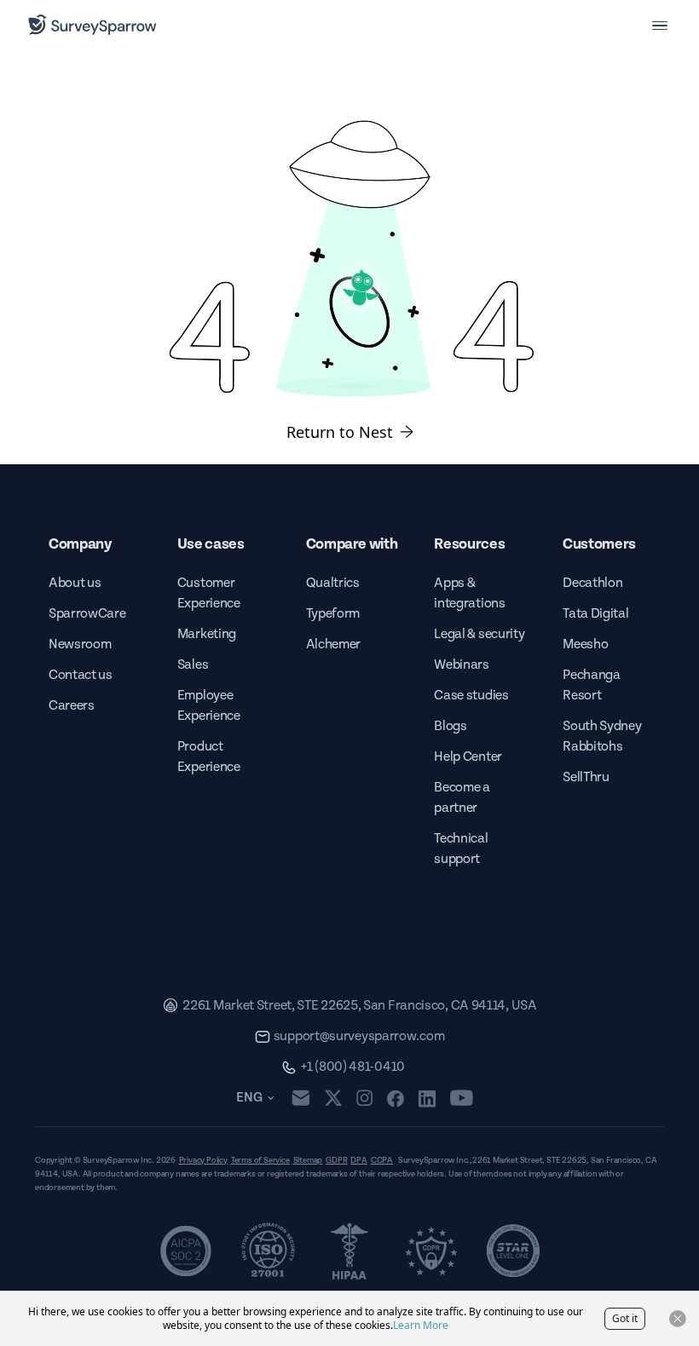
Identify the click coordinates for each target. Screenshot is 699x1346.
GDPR (336, 1160)
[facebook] (395, 1098)
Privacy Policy (203, 1160)
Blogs (450, 726)
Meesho (585, 644)
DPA (358, 1160)
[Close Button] (677, 1318)
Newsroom (80, 644)
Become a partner (461, 797)
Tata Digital (595, 614)
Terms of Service (260, 1160)
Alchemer (333, 644)
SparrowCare (87, 614)
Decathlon (592, 583)
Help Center (467, 757)
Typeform (333, 614)
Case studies (471, 695)
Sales (192, 665)
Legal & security (479, 634)
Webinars (461, 665)
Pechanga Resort (591, 685)
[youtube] (461, 1098)
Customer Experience (208, 593)
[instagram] (364, 1098)
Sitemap (308, 1160)
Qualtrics (333, 583)
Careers (72, 706)
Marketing (206, 634)
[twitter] (333, 1098)
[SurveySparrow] (92, 24)
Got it (625, 1318)
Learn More (420, 1325)
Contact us (81, 675)
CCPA (382, 1160)
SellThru (586, 777)
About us (75, 583)
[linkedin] (427, 1098)
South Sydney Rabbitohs (602, 736)
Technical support (461, 849)
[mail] (300, 1098)
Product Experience (208, 757)
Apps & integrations (469, 593)
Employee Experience (208, 705)
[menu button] (660, 25)
